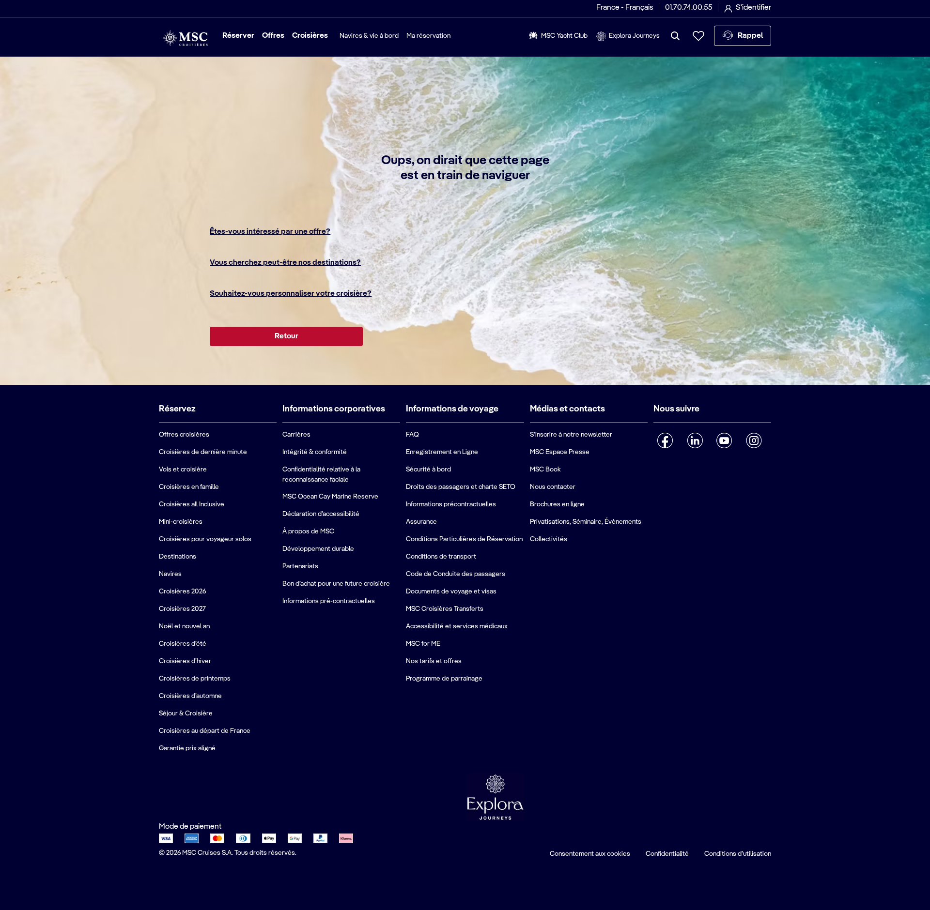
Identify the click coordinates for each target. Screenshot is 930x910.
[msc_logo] (185, 38)
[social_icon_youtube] (724, 440)
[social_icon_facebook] (665, 440)
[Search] (675, 36)
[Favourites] (698, 36)
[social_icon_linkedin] (695, 440)
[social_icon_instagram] (754, 440)
